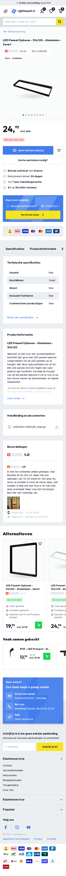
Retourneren (10, 775)
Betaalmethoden (12, 780)
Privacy (38, 838)
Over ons (8, 790)
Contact (7, 765)
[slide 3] (29, 115)
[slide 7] (40, 115)
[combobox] (29, 21)
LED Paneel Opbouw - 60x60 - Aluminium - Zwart (23, 587)
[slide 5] (34, 115)
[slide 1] (23, 115)
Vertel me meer (30, 214)
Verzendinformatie (13, 770)
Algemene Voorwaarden (16, 838)
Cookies (51, 838)
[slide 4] (31, 115)
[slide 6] (37, 115)
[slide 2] (26, 115)
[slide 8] (43, 115)
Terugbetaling (10, 785)
